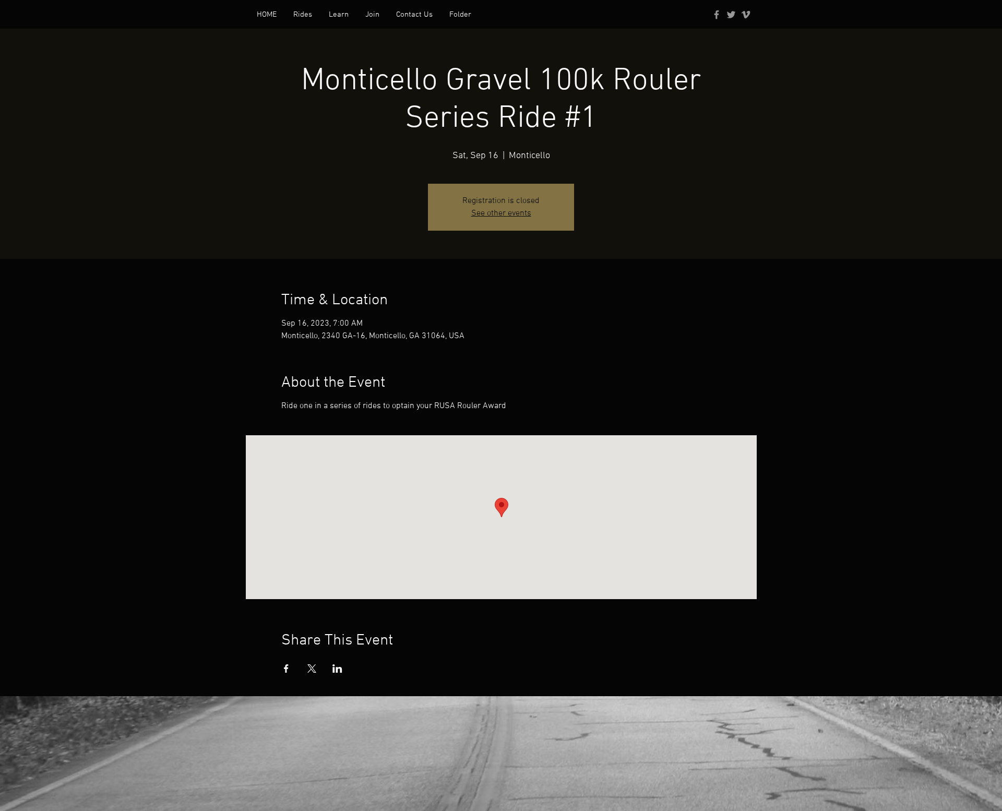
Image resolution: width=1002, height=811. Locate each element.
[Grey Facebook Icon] (716, 14)
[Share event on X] (312, 668)
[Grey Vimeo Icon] (746, 14)
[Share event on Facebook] (286, 668)
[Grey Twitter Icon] (731, 14)
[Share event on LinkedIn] (337, 668)
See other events (501, 213)
